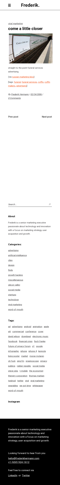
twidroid (12, 380)
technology (13, 299)
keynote (42, 351)
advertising (21, 86)
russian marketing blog (23, 77)
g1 (33, 346)
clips (10, 260)
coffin (41, 82)
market (24, 356)
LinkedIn (12, 475)
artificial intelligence (17, 255)
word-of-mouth (15, 309)
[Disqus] (30, 159)
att (9, 331)
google (39, 346)
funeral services (29, 82)
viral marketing (15, 23)
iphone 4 (33, 351)
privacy (43, 361)
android (27, 326)
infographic (13, 351)
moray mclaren (37, 356)
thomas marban (36, 376)
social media (14, 290)
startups (12, 294)
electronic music (40, 336)
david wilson (14, 336)
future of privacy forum (19, 346)
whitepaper (37, 385)
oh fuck (11, 361)
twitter (20, 380)
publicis (11, 366)
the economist (36, 371)
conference (30, 331)
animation (37, 326)
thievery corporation (17, 376)
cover (40, 331)
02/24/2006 (36, 94)
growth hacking (15, 275)
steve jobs (13, 371)
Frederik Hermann (20, 94)
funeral (17, 82)
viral (27, 380)
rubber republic (24, 366)
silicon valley (14, 285)
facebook (12, 341)
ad (9, 326)
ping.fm (20, 361)
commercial (18, 331)
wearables (13, 385)
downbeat (26, 336)
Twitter (26, 475)
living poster (14, 356)
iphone (24, 351)
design (11, 265)
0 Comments (14, 98)
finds (10, 270)
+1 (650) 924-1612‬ (18, 462)
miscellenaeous (15, 280)
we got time (25, 385)
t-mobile (24, 371)
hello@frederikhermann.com (23, 458)
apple (46, 326)
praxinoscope (32, 361)
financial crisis (25, 341)
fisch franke (39, 341)
